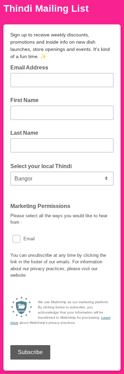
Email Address (31, 67)
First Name (24, 100)
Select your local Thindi (43, 165)
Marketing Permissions (40, 206)
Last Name (24, 133)
